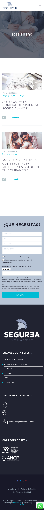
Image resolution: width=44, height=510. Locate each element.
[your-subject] (22, 250)
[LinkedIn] (20, 480)
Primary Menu (40, 5)
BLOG (6, 378)
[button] (4, 117)
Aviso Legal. (16, 290)
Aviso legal (12, 489)
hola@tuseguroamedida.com (21, 421)
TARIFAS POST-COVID (13, 360)
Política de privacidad (22, 492)
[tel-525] (22, 243)
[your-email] (22, 238)
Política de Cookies (28, 489)
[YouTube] (26, 480)
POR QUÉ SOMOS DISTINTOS (16, 364)
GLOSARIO (8, 373)
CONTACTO (9, 382)
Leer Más (15, 117)
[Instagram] (23, 480)
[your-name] (22, 234)
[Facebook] (18, 480)
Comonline (17, 502)
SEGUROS (8, 369)
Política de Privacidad (7, 290)
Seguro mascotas (9, 154)
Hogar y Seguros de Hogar (13, 95)
